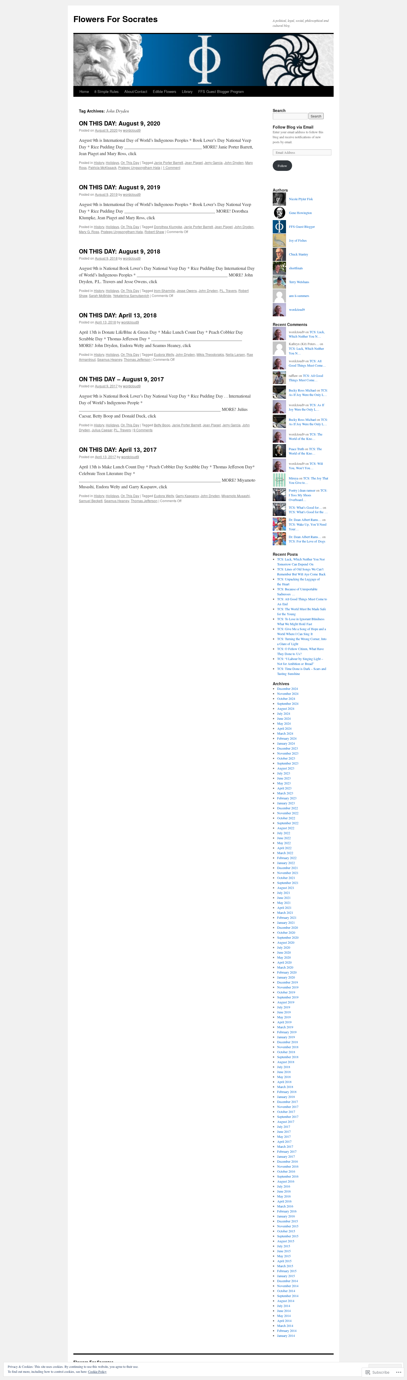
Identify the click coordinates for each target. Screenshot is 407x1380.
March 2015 (285, 1266)
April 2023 (284, 788)
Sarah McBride (100, 295)
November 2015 (287, 1226)
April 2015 (284, 1261)
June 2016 (284, 1191)
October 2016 (286, 1171)
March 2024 (285, 733)
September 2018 (287, 1057)
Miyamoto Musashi (235, 495)
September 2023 (287, 763)
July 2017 (283, 1126)
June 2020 (284, 952)
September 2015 (287, 1236)
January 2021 (286, 922)
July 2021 (283, 892)
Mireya (293, 478)
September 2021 (287, 882)
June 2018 (284, 1071)
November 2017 (287, 1106)
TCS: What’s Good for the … (308, 512)
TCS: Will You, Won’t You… (306, 465)
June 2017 (284, 1131)
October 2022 (286, 818)
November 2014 (287, 1286)
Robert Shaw (154, 231)
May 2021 (284, 902)
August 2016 (285, 1181)
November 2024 (287, 693)
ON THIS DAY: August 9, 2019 (119, 187)
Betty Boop (162, 424)
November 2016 (287, 1166)
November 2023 (287, 753)
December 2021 (287, 867)
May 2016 (284, 1196)
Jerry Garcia (213, 162)
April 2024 (284, 728)
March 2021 (285, 912)
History (99, 162)
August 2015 (285, 1241)
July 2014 (283, 1305)
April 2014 (284, 1320)
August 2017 (285, 1121)
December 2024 (287, 688)
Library (187, 91)
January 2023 (286, 803)
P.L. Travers (228, 290)
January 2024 (286, 743)
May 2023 (284, 783)
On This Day (130, 162)
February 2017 (287, 1151)
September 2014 (287, 1295)
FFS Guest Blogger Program (221, 91)
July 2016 (283, 1186)
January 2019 (286, 1037)
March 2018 (285, 1086)
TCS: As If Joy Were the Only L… (308, 392)
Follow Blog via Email (293, 127)
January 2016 (286, 1216)
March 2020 (285, 967)
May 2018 (284, 1076)
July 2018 (283, 1067)
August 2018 (285, 1062)
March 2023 (285, 793)
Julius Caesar (102, 429)
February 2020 (287, 972)
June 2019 (284, 1012)
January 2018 (286, 1096)
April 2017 (284, 1141)
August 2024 (285, 708)
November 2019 (287, 987)
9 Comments (143, 429)
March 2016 (285, 1206)
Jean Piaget (194, 162)
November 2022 (287, 813)
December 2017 (287, 1101)
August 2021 (285, 887)
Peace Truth (296, 449)
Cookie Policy (97, 1371)
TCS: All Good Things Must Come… (307, 363)
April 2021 (284, 907)
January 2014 (286, 1335)
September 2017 (287, 1116)
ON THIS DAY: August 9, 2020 (119, 123)
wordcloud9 (132, 130)
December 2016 (287, 1161)
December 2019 (287, 982)
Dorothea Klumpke (168, 226)
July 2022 (283, 833)
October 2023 (286, 758)
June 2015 (284, 1251)
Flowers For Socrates (115, 19)
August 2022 (285, 828)
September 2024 (287, 703)
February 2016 (287, 1211)
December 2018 (287, 1042)
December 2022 (287, 808)
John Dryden (234, 162)
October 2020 (286, 932)
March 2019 (285, 1027)
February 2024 (287, 738)
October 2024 (286, 698)
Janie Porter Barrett (168, 162)
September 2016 (287, 1176)
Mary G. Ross (89, 231)
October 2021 (286, 877)
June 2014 (284, 1310)
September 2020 (287, 937)
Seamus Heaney (109, 359)
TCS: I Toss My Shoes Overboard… (308, 495)
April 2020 (284, 962)
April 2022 (284, 848)
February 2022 (287, 857)
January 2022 (286, 862)
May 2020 (284, 957)
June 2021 (284, 897)
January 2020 (286, 977)
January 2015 (286, 1276)
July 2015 (283, 1246)
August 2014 (285, 1300)
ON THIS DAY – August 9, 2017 (121, 379)
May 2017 (284, 1136)
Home (84, 91)
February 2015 (287, 1271)
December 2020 (287, 927)
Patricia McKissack (102, 167)
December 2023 (287, 748)
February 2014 (287, 1330)
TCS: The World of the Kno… (305, 436)
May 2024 (284, 723)
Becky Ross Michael (302, 390)
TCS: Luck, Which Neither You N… (307, 334)
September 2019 (287, 997)
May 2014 (284, 1315)
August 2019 (285, 1002)
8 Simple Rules (106, 91)
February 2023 (287, 798)
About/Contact (135, 91)
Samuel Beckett (90, 500)
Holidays (112, 162)
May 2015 (284, 1256)
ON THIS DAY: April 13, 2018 (118, 315)
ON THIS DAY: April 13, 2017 (118, 449)
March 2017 (285, 1146)
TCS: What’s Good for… (305, 507)
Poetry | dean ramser (302, 490)
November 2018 (287, 1047)
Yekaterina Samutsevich (131, 295)
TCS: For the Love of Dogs (307, 541)
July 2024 (283, 713)
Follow (282, 165)
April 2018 (284, 1081)
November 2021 (287, 872)
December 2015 (287, 1221)
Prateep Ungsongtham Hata (139, 167)
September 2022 (287, 823)
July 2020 (283, 947)
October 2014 (286, 1290)
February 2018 (287, 1091)
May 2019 (284, 1017)
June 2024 (284, 718)
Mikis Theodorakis (210, 354)
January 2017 (286, 1156)
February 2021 (287, 917)
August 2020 (285, 942)
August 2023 (285, 768)
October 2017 (286, 1111)
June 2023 (284, 778)
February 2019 (287, 1032)
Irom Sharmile (164, 290)
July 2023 (283, 773)
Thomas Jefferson (137, 359)
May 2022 (284, 843)
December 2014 (287, 1281)
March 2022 (285, 853)
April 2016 (284, 1201)
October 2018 (286, 1052)
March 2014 (285, 1325)
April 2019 (284, 1022)
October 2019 (286, 992)
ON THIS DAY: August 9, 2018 (119, 251)
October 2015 (286, 1231)
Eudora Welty (164, 354)
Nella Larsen (235, 354)
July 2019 (283, 1007)
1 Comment (171, 167)
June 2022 (284, 838)
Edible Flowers (164, 91)
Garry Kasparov (187, 495)
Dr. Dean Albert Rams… (305, 519)
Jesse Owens (187, 290)
